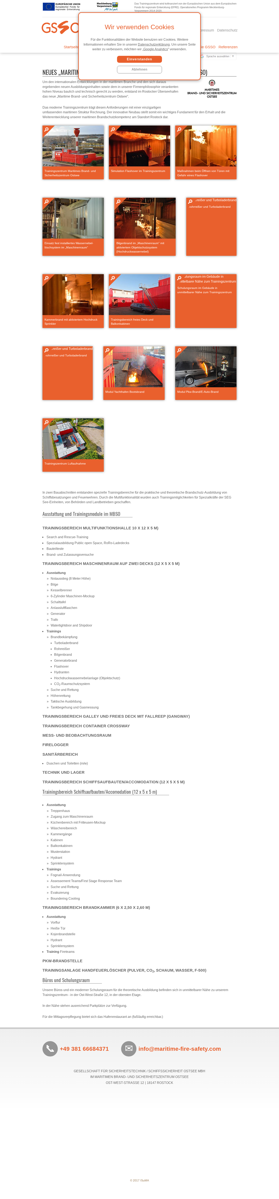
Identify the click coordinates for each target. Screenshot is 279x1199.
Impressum (205, 30)
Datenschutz (227, 30)
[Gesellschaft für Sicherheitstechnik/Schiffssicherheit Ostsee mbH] (60, 18)
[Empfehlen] (134, 1101)
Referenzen (228, 47)
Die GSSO (206, 47)
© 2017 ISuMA (139, 1180)
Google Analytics (155, 49)
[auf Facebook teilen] (144, 1101)
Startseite (71, 47)
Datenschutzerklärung (154, 44)
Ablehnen (139, 69)
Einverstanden (139, 59)
